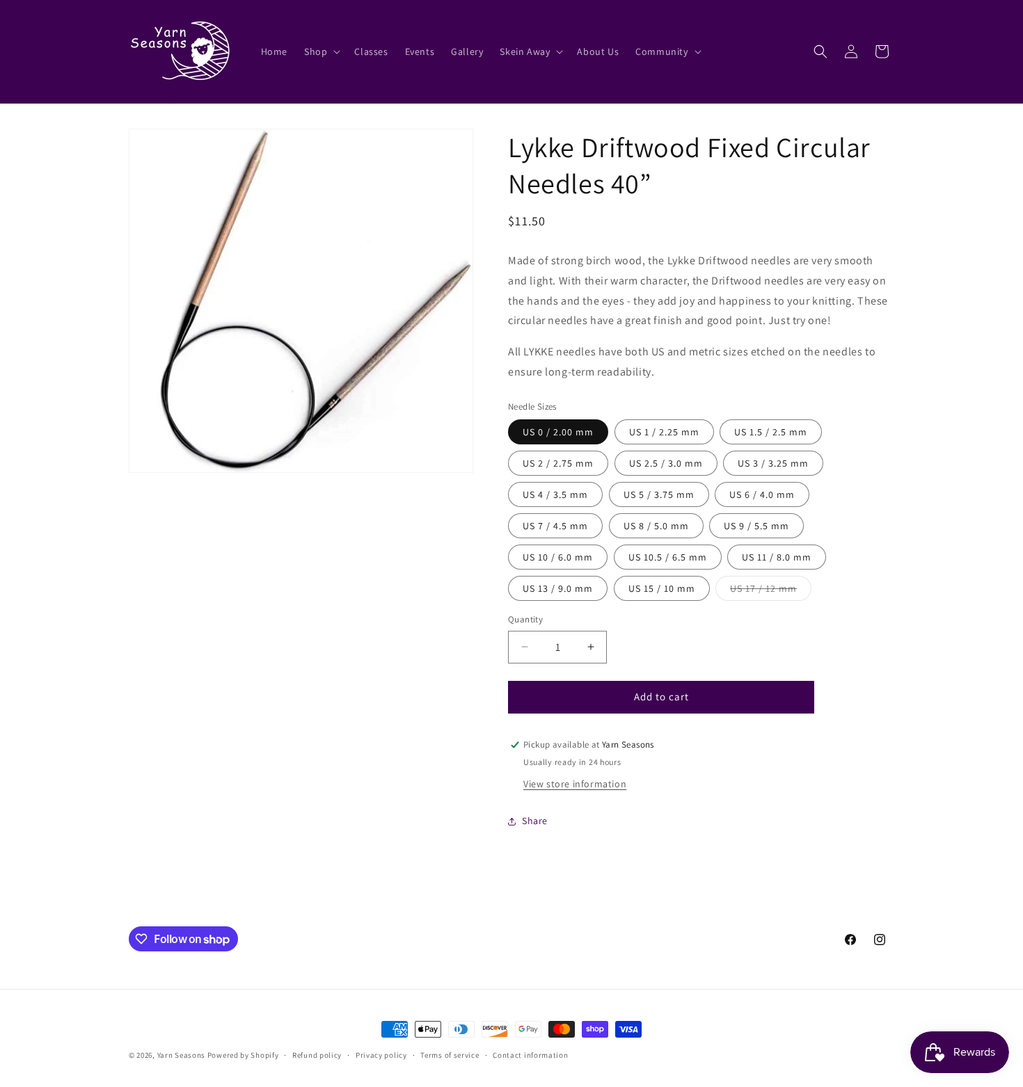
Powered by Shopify (243, 1055)
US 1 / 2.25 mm (664, 432)
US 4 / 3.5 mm (555, 494)
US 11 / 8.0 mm (776, 557)
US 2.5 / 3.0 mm (666, 463)
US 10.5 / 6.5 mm (667, 557)
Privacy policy (381, 1055)
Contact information (530, 1055)
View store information (574, 784)
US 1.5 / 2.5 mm (770, 432)
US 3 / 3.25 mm (773, 463)
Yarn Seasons (181, 1055)
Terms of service (449, 1055)
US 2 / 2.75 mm (558, 463)
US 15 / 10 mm (661, 588)
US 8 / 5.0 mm (656, 526)
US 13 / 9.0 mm (558, 588)
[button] (321, 51)
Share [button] (535, 820)
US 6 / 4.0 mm (762, 494)
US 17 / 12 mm (770, 591)
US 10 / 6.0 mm (558, 557)
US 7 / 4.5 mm (555, 526)
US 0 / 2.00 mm (558, 432)
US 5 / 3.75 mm (659, 494)
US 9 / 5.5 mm (756, 526)
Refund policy (317, 1055)
